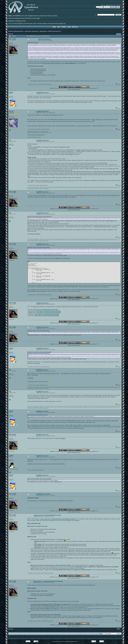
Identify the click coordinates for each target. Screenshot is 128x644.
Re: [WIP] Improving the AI (43, 494)
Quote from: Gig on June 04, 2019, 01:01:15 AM (37, 414)
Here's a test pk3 (70, 63)
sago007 (11, 455)
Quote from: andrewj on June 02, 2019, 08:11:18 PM (38, 247)
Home (54, 27)
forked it (63, 438)
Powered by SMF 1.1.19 (57, 641)
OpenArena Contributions (32, 31)
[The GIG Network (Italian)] (9, 148)
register (118, 5)
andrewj (11, 92)
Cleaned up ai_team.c (33, 497)
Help (58, 27)
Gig (10, 140)
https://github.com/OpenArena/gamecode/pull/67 (48, 312)
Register (75, 27)
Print (118, 34)
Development (43, 31)
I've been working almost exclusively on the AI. (53, 63)
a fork (32, 438)
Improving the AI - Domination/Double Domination (47, 515)
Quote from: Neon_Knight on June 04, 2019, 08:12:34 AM (39, 478)
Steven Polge (35, 42)
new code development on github (34, 137)
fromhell (11, 111)
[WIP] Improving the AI (54, 31)
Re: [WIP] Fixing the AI (42, 92)
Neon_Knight (12, 39)
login (114, 5)
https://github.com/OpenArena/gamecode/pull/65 (46, 309)
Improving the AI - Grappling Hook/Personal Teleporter (48, 581)
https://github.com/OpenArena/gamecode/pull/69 (47, 315)
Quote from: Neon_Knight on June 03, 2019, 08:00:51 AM (39, 216)
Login (69, 27)
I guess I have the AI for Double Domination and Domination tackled (57, 519)
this (79, 89)
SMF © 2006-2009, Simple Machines (70, 641)
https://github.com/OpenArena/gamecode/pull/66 (48, 311)
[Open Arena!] (9, 130)
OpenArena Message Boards (15, 31)
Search (63, 27)
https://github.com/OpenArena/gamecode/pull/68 (46, 314)
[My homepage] (9, 472)
